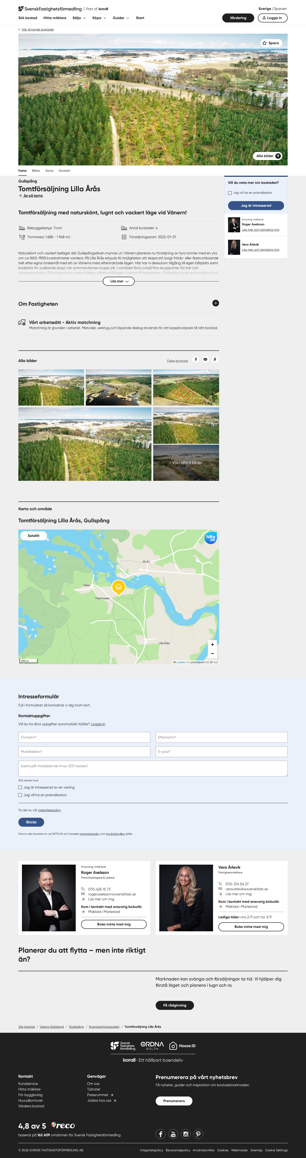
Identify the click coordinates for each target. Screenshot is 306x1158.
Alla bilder (267, 156)
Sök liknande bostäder (38, 29)
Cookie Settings (276, 1150)
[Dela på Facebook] (194, 359)
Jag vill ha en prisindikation (252, 192)
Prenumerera (174, 1101)
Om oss (93, 1083)
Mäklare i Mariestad (104, 912)
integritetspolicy (49, 810)
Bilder (36, 171)
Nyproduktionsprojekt (104, 1026)
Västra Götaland (52, 1026)
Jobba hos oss (99, 1100)
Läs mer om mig (101, 899)
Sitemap (256, 1150)
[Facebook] (161, 1134)
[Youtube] (173, 1134)
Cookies (223, 1150)
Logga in (274, 18)
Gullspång (76, 1026)
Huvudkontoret (30, 1100)
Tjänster (93, 1089)
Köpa (97, 18)
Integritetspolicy (90, 833)
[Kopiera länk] (214, 359)
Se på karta (32, 195)
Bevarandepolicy (178, 1150)
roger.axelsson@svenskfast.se (112, 894)
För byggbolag (30, 1095)
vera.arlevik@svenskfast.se (247, 889)
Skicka (31, 822)
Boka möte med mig (114, 924)
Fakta (22, 171)
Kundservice (28, 1083)
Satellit (33, 536)
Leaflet (180, 662)
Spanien (280, 9)
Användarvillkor (115, 833)
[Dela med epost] (204, 359)
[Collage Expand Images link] (118, 425)
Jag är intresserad (256, 205)
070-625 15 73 (99, 889)
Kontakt (64, 171)
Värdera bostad (31, 1106)
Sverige (265, 9)
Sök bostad (27, 18)
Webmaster (240, 1150)
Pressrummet (97, 1095)
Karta (49, 171)
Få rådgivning (174, 1005)
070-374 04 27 (237, 884)
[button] (119, 588)
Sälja (77, 18)
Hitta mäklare (54, 18)
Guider (118, 18)
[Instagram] (186, 1134)
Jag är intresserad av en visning (49, 787)
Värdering (238, 18)
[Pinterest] (198, 1134)
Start (140, 18)
